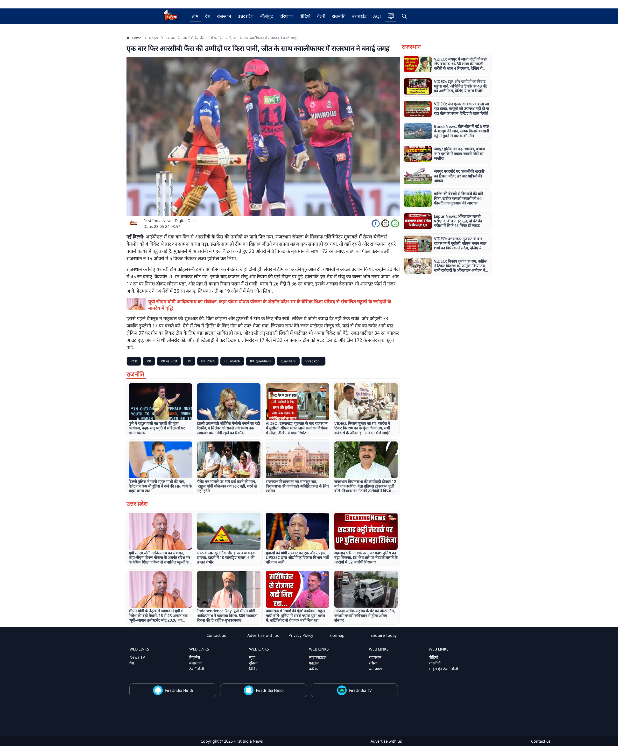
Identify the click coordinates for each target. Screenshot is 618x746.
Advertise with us (263, 635)
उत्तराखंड (359, 16)
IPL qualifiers (260, 361)
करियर (313, 668)
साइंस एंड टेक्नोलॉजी (443, 668)
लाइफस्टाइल (317, 657)
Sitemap (337, 635)
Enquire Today (384, 635)
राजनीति (338, 16)
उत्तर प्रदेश (245, 16)
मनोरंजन (195, 663)
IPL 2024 (208, 361)
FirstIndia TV (360, 690)
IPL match (232, 361)
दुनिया (253, 663)
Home (136, 37)
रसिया (373, 663)
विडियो (254, 668)
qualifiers (288, 361)
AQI (377, 16)
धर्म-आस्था (376, 668)
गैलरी (321, 16)
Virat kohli (313, 361)
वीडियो (305, 16)
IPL (189, 361)
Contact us (216, 635)
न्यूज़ (252, 657)
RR (149, 361)
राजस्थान (224, 16)
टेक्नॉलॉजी (196, 668)
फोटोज (314, 663)
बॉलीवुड (266, 16)
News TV (137, 657)
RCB (134, 361)
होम (195, 16)
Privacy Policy (300, 635)
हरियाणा (286, 16)
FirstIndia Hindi (179, 690)
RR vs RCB (169, 361)
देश (207, 16)
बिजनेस (194, 657)
